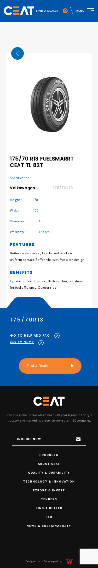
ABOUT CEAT (49, 464)
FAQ (49, 517)
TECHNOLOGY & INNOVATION (49, 481)
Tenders (49, 499)
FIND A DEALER (47, 11)
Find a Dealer (38, 365)
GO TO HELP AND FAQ (30, 335)
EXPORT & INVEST (49, 490)
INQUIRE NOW (29, 439)
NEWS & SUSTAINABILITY (49, 526)
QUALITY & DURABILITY (49, 472)
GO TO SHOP (22, 342)
